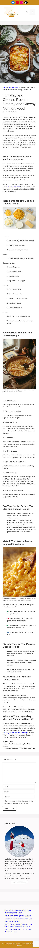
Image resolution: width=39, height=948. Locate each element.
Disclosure (19, 945)
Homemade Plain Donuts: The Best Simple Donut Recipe (20, 748)
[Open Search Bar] (27, 12)
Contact (23, 943)
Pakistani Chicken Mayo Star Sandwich (18, 916)
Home (5, 87)
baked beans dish (14, 187)
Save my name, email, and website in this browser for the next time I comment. (19, 802)
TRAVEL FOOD (13, 87)
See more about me (19, 882)
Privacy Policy (29, 943)
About (18, 943)
